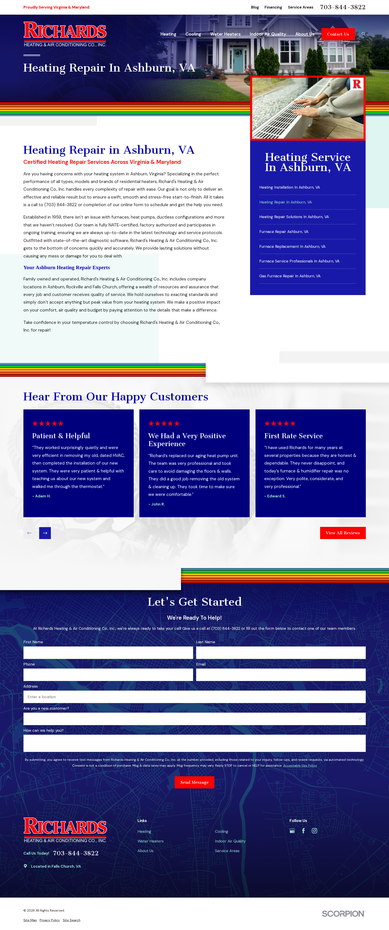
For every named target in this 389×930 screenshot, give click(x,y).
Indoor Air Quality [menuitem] (268, 34)
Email (200, 664)
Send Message (195, 782)
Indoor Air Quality (230, 841)
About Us (146, 850)
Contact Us (338, 34)
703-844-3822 (343, 7)
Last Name (205, 642)
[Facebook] (303, 830)
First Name (33, 642)
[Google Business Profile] (292, 830)
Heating (144, 831)
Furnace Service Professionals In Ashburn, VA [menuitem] (299, 261)
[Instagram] (314, 830)
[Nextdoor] (336, 830)
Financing (273, 7)
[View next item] (45, 533)
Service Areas (300, 7)
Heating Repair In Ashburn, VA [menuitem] (285, 202)
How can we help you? (43, 730)
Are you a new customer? (46, 708)
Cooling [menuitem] (193, 34)
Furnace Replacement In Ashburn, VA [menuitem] (292, 246)
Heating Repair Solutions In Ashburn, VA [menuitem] (294, 216)
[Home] (65, 34)
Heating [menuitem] (168, 34)
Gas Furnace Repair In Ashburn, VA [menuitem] (290, 275)
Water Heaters (151, 841)
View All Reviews (343, 532)
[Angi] (325, 830)
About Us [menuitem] (304, 34)
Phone (29, 664)
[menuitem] (30, 920)
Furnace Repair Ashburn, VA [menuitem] (283, 231)
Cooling (221, 831)
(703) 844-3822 (60, 205)
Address (30, 686)
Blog (255, 7)
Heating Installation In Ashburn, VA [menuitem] (289, 187)
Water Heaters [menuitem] (225, 34)
